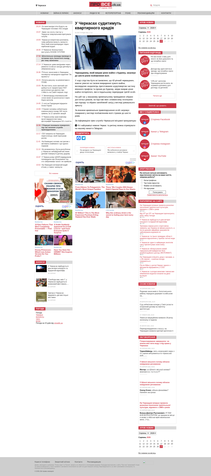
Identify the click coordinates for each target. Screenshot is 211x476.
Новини (44, 13)
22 (144, 41)
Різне (128, 13)
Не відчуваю (149, 188)
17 (161, 38)
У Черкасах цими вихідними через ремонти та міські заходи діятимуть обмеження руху (56, 66)
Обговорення (147, 337)
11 (140, 38)
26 (158, 41)
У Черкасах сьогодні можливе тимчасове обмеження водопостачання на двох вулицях (157, 273)
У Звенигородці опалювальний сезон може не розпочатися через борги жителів (55, 98)
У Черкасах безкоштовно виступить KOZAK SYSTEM (53, 51)
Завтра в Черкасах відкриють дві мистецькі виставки (58, 295)
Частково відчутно (151, 183)
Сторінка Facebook (160, 119)
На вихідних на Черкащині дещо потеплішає (90, 151)
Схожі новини (147, 284)
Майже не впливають (153, 186)
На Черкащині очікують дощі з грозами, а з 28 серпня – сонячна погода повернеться (157, 259)
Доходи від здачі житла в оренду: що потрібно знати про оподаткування (162, 71)
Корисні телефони (42, 462)
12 (144, 38)
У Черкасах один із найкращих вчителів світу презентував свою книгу (156, 243)
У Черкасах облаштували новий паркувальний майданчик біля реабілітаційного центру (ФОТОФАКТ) (156, 251)
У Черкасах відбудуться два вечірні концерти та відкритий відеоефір (58, 268)
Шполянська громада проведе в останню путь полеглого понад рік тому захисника (56, 58)
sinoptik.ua (58, 323)
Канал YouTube (158, 156)
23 (147, 41)
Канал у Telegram (159, 131)
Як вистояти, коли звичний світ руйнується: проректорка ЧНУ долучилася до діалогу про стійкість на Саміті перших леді (54, 89)
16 (158, 38)
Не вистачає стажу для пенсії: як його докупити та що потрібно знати (162, 59)
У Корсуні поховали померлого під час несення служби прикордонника (55, 127)
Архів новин (146, 22)
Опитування (147, 169)
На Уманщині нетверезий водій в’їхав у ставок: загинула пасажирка (54, 167)
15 (154, 38)
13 (147, 38)
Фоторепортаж (113, 13)
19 (168, 38)
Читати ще (157, 96)
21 (140, 41)
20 (172, 38)
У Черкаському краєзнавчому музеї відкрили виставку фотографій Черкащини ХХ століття (56, 119)
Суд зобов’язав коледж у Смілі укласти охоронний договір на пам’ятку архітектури (156, 306)
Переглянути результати (157, 195)
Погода (40, 309)
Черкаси (42, 5)
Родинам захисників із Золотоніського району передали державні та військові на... (156, 293)
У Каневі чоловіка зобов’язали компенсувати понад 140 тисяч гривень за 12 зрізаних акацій (54, 111)
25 (154, 41)
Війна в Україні (61, 13)
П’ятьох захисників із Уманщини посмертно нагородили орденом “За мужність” (56, 74)
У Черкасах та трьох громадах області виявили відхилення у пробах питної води (157, 237)
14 (151, 38)
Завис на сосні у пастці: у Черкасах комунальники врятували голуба (56, 34)
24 (151, 41)
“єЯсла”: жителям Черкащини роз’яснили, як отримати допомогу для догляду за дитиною (162, 84)
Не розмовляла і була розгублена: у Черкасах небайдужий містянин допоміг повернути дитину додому (55, 151)
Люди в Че (95, 13)
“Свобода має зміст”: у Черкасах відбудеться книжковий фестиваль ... (58, 281)
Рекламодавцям (145, 13)
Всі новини (53, 173)
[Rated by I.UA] (148, 464)
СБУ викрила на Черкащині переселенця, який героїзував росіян (53, 136)
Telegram (98, 128)
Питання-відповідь (150, 53)
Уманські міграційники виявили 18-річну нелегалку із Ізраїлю (156, 319)
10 (172, 36)
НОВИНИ (40, 22)
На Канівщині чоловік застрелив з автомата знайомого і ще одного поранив (55, 143)
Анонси (77, 13)
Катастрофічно (150, 180)
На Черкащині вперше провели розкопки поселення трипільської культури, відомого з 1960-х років (157, 207)
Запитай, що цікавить (157, 106)
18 (165, 38)
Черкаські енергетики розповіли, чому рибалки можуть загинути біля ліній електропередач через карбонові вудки (55, 43)
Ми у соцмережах (149, 112)
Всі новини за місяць (147, 48)
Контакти (166, 13)
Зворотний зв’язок (62, 462)
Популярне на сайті (151, 201)
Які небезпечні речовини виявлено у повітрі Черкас (117, 151)
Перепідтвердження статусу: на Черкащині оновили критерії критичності (156, 330)
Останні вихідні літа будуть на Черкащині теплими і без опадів (54, 27)
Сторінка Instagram (160, 144)
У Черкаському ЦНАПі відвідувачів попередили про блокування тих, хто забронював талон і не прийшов (56, 159)
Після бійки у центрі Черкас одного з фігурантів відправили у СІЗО (155, 266)
